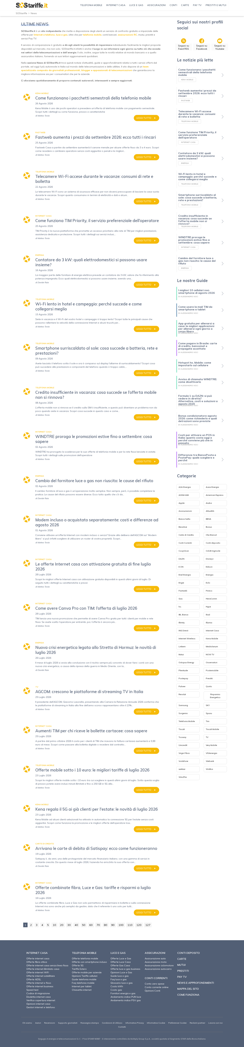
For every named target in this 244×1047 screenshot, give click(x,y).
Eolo (208, 582)
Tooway (182, 737)
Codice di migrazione (38, 993)
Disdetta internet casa (38, 996)
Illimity (182, 622)
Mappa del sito (188, 988)
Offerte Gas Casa (120, 965)
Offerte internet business (39, 986)
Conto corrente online (156, 987)
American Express (214, 495)
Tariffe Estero (79, 968)
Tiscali (182, 729)
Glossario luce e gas (122, 982)
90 (113, 925)
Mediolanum (212, 646)
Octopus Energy (186, 662)
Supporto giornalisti (67, 1023)
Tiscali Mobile (212, 729)
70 (98, 925)
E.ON (181, 567)
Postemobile (212, 670)
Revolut (182, 694)
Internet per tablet (81, 986)
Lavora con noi (215, 1023)
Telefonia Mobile (187, 721)
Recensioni (49, 1023)
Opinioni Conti (152, 990)
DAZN (181, 559)
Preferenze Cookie (177, 1023)
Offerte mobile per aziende (87, 972)
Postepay (183, 678)
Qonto (209, 686)
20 (61, 925)
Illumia (209, 622)
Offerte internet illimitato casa (42, 968)
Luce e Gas (118, 952)
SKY (208, 705)
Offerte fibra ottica (36, 961)
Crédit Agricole (213, 551)
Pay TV (182, 976)
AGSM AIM (184, 495)
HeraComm (211, 598)
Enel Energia (185, 574)
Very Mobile (211, 745)
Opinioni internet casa (38, 1003)
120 (138, 925)
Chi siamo (27, 1023)
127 (147, 925)
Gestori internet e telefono (40, 1007)
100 (121, 925)
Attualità (210, 511)
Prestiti (209, 678)
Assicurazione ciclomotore (159, 965)
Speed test (32, 989)
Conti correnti (156, 978)
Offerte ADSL (33, 979)
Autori (38, 1023)
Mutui (181, 654)
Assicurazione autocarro (158, 968)
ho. (180, 606)
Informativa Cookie (156, 1023)
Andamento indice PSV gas (126, 1000)
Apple (182, 503)
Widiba (209, 769)
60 (91, 925)
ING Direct (183, 630)
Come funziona (188, 994)
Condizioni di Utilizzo (112, 1023)
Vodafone (183, 761)
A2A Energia (185, 487)
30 (69, 925)
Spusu (209, 713)
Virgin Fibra (184, 753)
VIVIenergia (211, 753)
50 (83, 925)
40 (76, 925)
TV (207, 737)
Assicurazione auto (155, 958)
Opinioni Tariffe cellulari (84, 975)
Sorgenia (183, 713)
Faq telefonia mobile (83, 982)
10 (54, 925)
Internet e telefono (44, 34)
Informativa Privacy (134, 1023)
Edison (209, 567)
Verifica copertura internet (40, 1000)
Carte (181, 958)
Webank (210, 761)
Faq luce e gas (119, 979)
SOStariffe (21, 13)
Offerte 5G (77, 965)
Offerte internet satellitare (40, 975)
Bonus (209, 527)
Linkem (182, 646)
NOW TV (210, 654)
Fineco (209, 590)
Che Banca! (211, 535)
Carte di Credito (186, 535)
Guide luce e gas (120, 975)
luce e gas (61, 34)
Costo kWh (117, 986)
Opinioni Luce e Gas (121, 972)
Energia (209, 574)
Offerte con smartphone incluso (89, 961)
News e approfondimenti (195, 982)
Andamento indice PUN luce (126, 996)
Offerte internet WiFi (37, 972)
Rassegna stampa (90, 1023)
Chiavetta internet (81, 989)
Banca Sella (184, 519)
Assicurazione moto (156, 961)
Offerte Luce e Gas (121, 958)
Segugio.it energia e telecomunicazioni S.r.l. (59, 1039)
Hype (208, 606)
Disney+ (210, 559)
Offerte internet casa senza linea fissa (47, 965)
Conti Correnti (185, 543)
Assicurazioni (185, 511)
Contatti (122, 1027)
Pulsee (182, 686)
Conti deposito (213, 543)
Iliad (208, 614)
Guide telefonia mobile (84, 979)
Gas (181, 598)
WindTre (183, 777)
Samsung (183, 705)
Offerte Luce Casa (121, 961)
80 (105, 925)
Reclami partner (197, 1023)
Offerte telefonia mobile (85, 958)
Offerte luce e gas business (125, 968)
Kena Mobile (212, 638)
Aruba (209, 503)
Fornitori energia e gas (123, 993)
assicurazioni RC (127, 34)
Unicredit (183, 745)
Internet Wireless (187, 638)
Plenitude (183, 670)
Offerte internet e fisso (38, 982)
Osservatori (211, 662)
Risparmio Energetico (215, 696)
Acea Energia (212, 487)
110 (129, 925)
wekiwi (182, 769)
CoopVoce (184, 551)
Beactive (183, 527)
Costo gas (116, 989)
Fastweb (183, 590)
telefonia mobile (92, 34)
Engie (181, 582)
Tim (207, 721)
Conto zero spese (154, 983)
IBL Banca (183, 614)
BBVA (208, 519)
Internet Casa (212, 630)
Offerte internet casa (37, 958)
